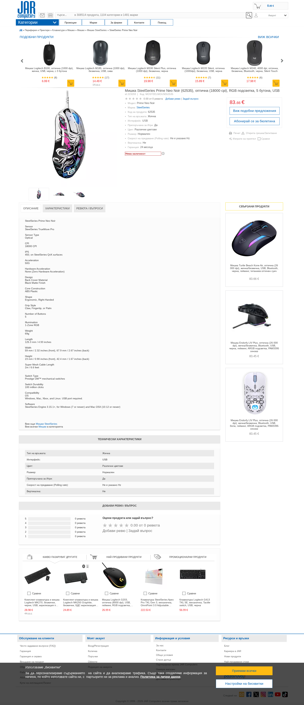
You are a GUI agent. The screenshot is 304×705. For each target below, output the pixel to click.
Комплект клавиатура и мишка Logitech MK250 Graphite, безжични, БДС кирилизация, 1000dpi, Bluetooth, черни (80, 602)
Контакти (161, 650)
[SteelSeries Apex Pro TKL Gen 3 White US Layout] (154, 588)
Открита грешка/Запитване (261, 133)
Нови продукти (232, 656)
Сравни (265, 138)
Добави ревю (172, 98)
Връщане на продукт (32, 661)
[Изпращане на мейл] (42, 15)
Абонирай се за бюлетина (254, 121)
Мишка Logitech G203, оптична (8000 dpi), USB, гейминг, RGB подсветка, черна (116, 602)
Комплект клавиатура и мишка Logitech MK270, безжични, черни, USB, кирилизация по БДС (41, 602)
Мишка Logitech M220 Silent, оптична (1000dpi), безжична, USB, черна (203, 69)
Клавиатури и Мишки (63, 30)
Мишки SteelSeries (97, 30)
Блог (226, 645)
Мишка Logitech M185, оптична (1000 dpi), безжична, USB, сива (100, 69)
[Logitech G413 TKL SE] (192, 588)
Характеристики (57, 208)
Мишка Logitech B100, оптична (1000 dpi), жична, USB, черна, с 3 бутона (49, 69)
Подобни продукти (36, 37)
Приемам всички (244, 671)
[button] (22, 61)
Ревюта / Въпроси (89, 208)
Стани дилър (163, 659)
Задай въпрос (191, 98)
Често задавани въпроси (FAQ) (38, 645)
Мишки (80, 30)
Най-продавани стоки (236, 661)
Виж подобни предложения (254, 111)
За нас (160, 645)
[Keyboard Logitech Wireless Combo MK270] (37, 588)
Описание (31, 208)
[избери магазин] (50, 15)
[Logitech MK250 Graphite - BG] (76, 588)
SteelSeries (143, 107)
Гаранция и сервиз (31, 656)
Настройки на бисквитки (244, 683)
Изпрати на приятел (244, 138)
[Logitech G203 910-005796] (115, 588)
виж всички (268, 37)
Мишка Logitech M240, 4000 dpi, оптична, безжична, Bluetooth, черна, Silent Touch (254, 69)
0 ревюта (157, 98)
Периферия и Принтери (37, 30)
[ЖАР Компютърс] (26, 9)
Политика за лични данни (160, 677)
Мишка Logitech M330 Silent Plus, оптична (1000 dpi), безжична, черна (152, 69)
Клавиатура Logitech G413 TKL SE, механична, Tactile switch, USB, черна (194, 602)
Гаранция (25, 651)
